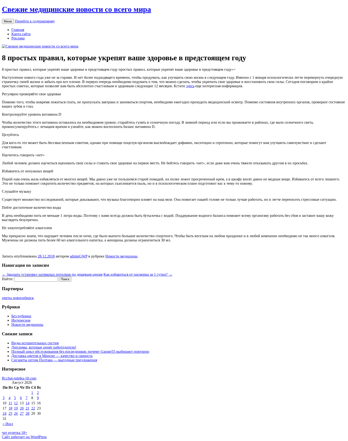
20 (22, 408)
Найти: (7, 279)
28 (27, 413)
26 (16, 413)
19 (16, 408)
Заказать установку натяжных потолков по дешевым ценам (52, 274)
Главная (17, 30)
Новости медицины (121, 256)
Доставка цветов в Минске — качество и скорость (52, 356)
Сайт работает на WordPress (24, 437)
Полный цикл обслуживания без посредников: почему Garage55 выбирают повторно (80, 351)
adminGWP (78, 256)
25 (10, 413)
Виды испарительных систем (35, 343)
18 (10, 408)
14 (27, 403)
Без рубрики (21, 316)
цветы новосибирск (18, 298)
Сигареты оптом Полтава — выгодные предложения (54, 360)
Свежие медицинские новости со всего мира (76, 9)
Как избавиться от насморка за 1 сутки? (137, 274)
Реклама (18, 38)
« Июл (8, 424)
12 (16, 403)
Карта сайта (21, 34)
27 (22, 413)
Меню (8, 21)
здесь (190, 86)
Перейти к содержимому (35, 21)
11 (10, 403)
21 (27, 408)
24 (4, 413)
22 (33, 408)
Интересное (21, 320)
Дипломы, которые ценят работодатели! (43, 347)
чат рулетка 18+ (14, 433)
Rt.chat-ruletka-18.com (19, 378)
